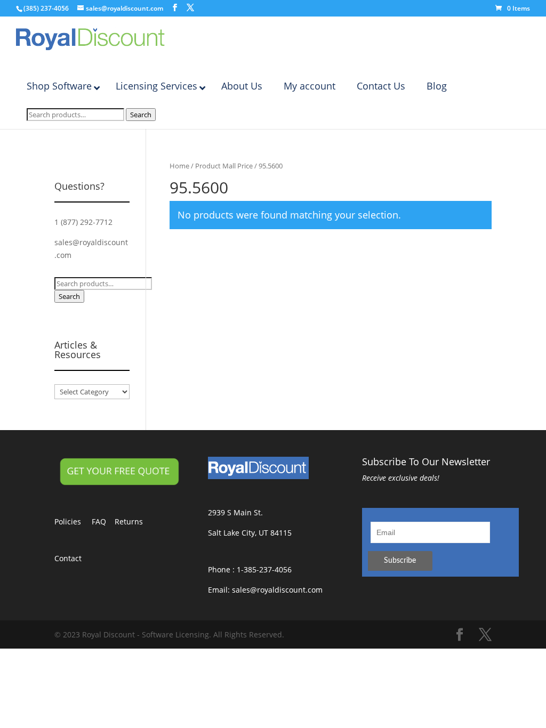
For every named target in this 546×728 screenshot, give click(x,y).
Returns (134, 521)
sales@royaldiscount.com (277, 590)
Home (179, 166)
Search (140, 114)
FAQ (103, 521)
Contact (73, 558)
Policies (73, 521)
